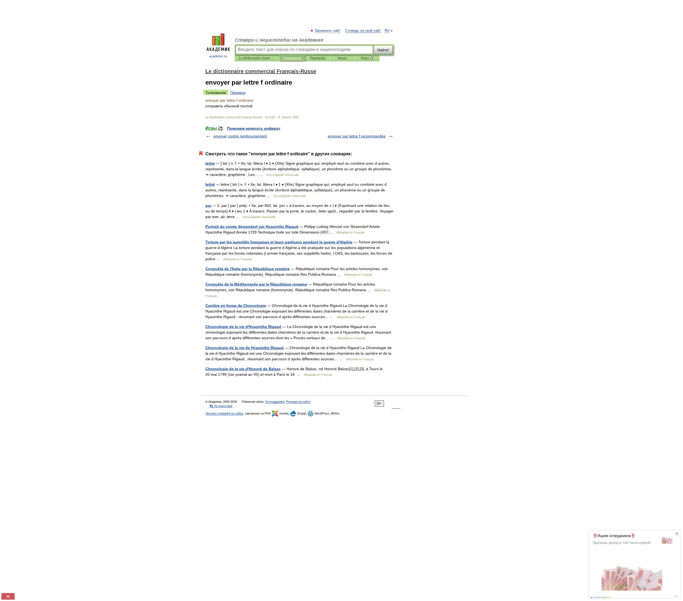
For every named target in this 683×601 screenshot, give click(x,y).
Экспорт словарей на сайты (224, 413)
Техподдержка (274, 401)
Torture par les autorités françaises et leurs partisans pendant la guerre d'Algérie (278, 242)
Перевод (237, 92)
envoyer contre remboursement (240, 136)
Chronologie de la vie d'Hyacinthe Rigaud (243, 327)
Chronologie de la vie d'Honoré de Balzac (243, 369)
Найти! (383, 50)
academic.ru (218, 56)
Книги (342, 58)
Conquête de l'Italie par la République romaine (247, 269)
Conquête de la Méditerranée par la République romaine (256, 284)
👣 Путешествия (220, 406)
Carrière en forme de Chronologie (235, 305)
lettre (210, 163)
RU (387, 31)
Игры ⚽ (367, 58)
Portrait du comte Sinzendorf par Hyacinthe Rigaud (251, 226)
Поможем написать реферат (253, 128)
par (208, 205)
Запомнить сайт (327, 31)
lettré (210, 184)
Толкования (292, 58)
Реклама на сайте (298, 401)
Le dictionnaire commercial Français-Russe (257, 58)
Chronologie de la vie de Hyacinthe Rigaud (244, 348)
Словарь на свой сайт (363, 31)
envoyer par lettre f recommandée (357, 136)
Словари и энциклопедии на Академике (279, 40)
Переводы (317, 58)
